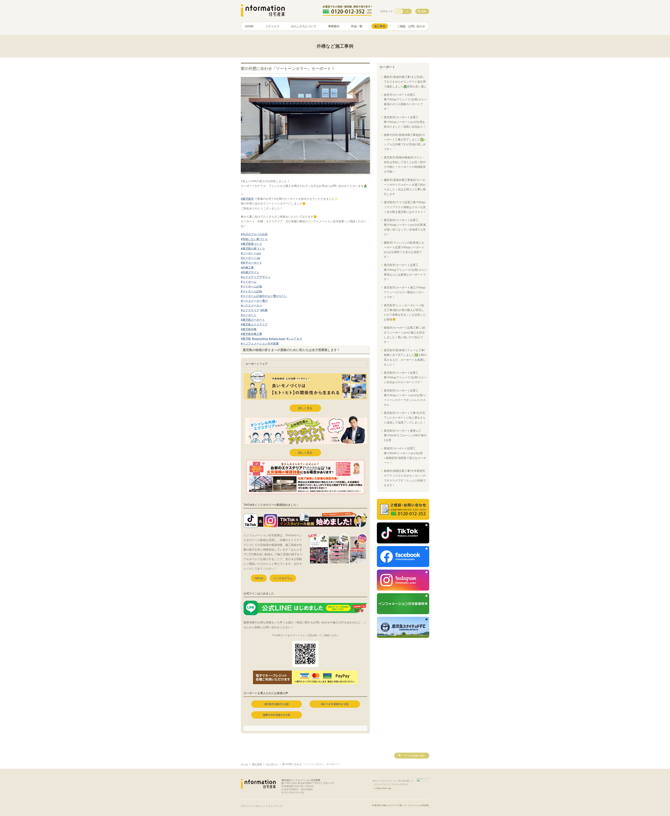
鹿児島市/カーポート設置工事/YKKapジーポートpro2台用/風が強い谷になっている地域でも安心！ (405, 227)
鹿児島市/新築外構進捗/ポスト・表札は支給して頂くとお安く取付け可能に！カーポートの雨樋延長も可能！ (405, 164)
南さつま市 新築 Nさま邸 (334, 703)
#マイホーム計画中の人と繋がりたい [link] (264, 296)
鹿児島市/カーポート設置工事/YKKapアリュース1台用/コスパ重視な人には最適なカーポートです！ (405, 272)
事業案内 (333, 26)
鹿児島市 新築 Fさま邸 (276, 703)
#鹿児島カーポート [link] (253, 319)
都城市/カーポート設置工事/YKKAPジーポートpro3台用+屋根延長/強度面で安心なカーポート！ (405, 455)
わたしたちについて (303, 26)
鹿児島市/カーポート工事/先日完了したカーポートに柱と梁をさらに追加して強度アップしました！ (405, 417)
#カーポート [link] (248, 315)
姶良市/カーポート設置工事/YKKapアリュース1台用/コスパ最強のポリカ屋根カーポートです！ (405, 102)
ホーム (244, 764)
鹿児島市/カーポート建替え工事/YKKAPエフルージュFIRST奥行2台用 (405, 435)
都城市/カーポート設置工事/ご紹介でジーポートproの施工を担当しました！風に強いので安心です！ (404, 335)
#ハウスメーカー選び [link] (254, 300)
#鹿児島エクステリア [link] (254, 324)
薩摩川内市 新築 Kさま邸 (276, 714)
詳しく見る (305, 408)
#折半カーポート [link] (251, 262)
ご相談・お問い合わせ (411, 26)
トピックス (273, 26)
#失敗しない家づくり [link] (254, 239)
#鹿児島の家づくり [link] (253, 248)
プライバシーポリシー (253, 805)
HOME (249, 26)
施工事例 (379, 26)
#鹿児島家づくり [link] (251, 244)
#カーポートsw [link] (250, 258)
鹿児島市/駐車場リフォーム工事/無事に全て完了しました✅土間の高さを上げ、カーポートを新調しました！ (405, 357)
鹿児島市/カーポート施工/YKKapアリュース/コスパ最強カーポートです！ (404, 292)
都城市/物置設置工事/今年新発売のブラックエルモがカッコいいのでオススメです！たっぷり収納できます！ (405, 478)
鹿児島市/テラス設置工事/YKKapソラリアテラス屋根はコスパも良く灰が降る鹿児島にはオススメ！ (405, 206)
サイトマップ (275, 805)
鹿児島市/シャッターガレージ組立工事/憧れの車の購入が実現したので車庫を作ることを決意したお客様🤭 (405, 312)
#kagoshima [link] (260, 338)
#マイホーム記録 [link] (251, 291)
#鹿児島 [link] (246, 338)
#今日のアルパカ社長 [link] (254, 234)
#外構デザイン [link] (250, 272)
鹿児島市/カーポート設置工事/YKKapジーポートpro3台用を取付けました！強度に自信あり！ (405, 121)
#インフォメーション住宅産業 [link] (260, 343)
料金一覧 (356, 26)
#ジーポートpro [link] (251, 253)
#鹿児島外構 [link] (248, 329)
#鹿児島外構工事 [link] (251, 334)
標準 (398, 11)
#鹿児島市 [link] (247, 198)
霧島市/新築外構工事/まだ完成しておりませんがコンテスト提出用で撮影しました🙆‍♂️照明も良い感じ (405, 81)
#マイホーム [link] (248, 281)
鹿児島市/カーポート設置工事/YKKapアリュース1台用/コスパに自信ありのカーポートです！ (405, 377)
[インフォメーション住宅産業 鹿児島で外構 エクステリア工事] (263, 10)
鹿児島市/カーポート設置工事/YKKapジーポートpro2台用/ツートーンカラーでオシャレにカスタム (405, 398)
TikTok (258, 578)
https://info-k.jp (383, 788)
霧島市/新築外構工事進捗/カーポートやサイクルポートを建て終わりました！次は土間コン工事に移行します (405, 187)
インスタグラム (283, 578)
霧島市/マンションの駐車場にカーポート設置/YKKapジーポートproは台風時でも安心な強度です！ (404, 250)
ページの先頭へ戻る (414, 755)
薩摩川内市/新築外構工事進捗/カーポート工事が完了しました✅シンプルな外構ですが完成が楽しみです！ (405, 142)
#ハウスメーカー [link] (251, 305)
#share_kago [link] (277, 338)
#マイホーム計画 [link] (251, 286)
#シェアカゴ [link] (294, 338)
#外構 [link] (263, 310)
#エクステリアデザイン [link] (255, 277)
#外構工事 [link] (247, 267)
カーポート (387, 67)
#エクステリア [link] (250, 310)
